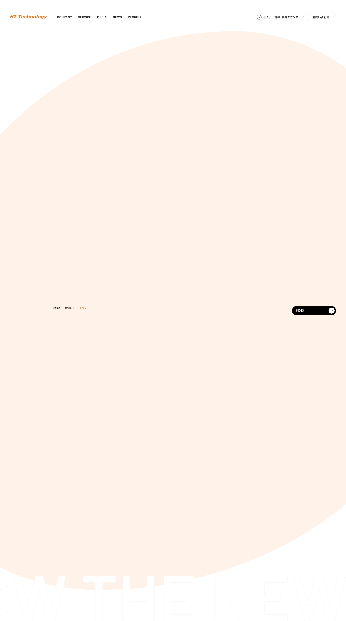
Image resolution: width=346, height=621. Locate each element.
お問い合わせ (321, 17)
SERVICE (84, 17)
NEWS (117, 17)
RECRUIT (135, 17)
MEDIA (102, 17)
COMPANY (64, 17)
